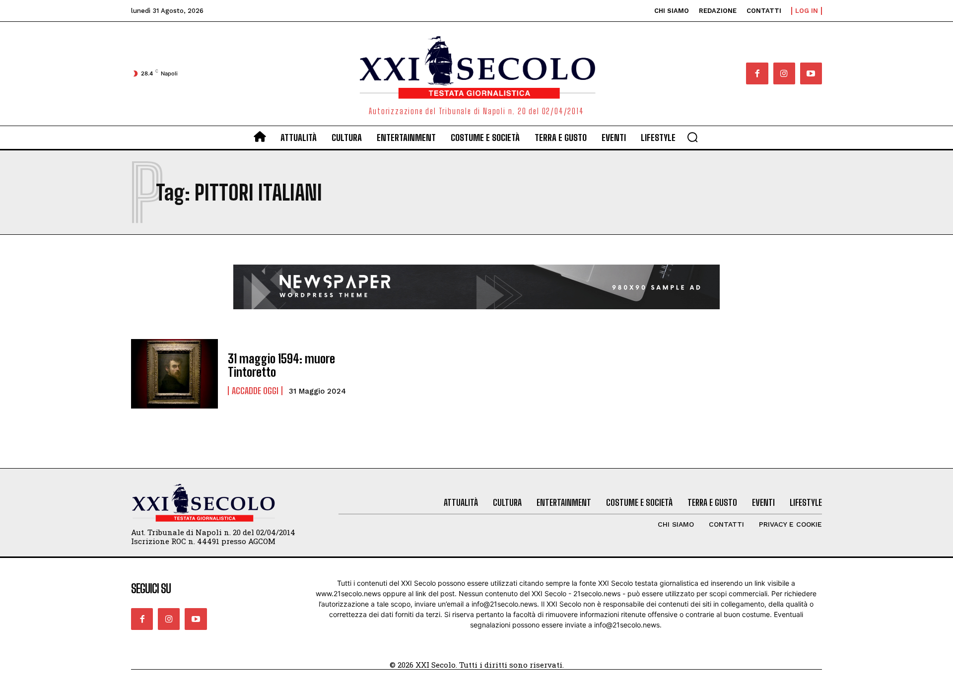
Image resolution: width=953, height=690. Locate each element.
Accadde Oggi (255, 390)
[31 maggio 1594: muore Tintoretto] (174, 374)
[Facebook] (757, 73)
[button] (692, 137)
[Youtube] (811, 73)
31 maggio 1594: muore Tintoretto (281, 365)
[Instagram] (784, 73)
